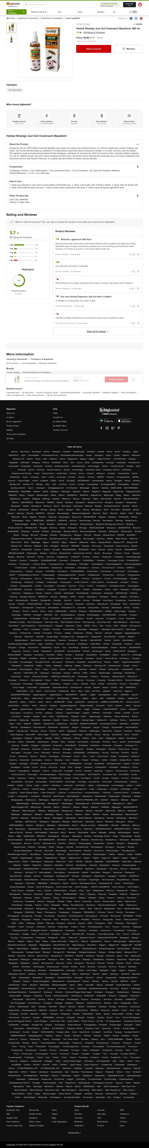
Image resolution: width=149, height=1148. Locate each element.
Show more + (74, 1132)
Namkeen (33, 1118)
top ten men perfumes (57, 395)
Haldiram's (79, 1125)
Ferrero (100, 1125)
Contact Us (58, 417)
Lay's (122, 1125)
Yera (99, 1118)
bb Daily (10, 438)
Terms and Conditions (16, 434)
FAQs (55, 413)
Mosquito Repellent (47, 363)
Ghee (54, 1110)
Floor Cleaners (13, 1121)
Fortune (123, 1121)
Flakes (55, 1114)
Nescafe (101, 1110)
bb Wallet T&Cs (59, 426)
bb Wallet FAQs (59, 421)
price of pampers (129, 392)
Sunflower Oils (12, 1110)
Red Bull (78, 1114)
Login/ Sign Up (129, 4)
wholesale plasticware (71, 392)
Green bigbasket (13, 421)
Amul (76, 1110)
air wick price (29, 392)
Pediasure (124, 1114)
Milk (8, 1114)
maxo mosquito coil (15, 395)
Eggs (54, 1118)
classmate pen (13, 392)
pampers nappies (111, 392)
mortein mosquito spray (48, 392)
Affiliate (9, 430)
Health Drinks (35, 1114)
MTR (122, 1110)
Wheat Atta (34, 1110)
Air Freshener (13, 363)
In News (10, 417)
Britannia (78, 1121)
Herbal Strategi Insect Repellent (37, 372)
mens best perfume (36, 395)
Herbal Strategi (83, 24)
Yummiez (78, 1118)
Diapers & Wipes (36, 1125)
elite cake (101, 1114)
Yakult (122, 1118)
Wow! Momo (102, 1121)
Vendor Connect (60, 430)
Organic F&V (12, 1118)
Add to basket (93, 48)
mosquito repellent (92, 392)
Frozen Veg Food (14, 1125)
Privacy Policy (12, 426)
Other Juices (35, 1121)
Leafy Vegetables (59, 1121)
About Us (10, 413)
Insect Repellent (30, 363)
